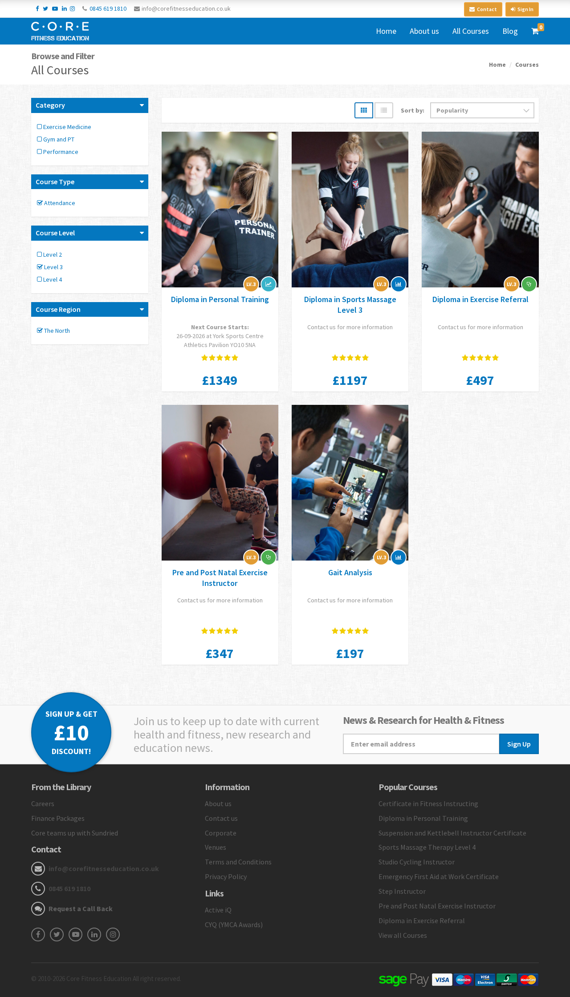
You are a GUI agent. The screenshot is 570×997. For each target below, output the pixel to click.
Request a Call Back (81, 908)
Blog (510, 31)
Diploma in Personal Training (220, 299)
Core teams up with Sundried (74, 832)
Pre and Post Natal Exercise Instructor (220, 577)
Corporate (220, 832)
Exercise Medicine (66, 127)
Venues (215, 847)
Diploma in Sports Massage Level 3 (350, 304)
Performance (60, 152)
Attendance (59, 203)
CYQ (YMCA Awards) (234, 924)
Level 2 (52, 254)
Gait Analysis (350, 572)
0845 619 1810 (108, 8)
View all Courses (403, 935)
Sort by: (412, 110)
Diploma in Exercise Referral (480, 299)
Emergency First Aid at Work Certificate (439, 876)
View (220, 210)
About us (424, 31)
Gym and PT (58, 139)
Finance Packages (58, 818)
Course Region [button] (58, 309)
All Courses (470, 31)
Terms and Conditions (238, 861)
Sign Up (519, 743)
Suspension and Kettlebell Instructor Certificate (452, 832)
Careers (42, 803)
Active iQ (218, 909)
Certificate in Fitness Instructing (428, 803)
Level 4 (52, 279)
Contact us (221, 818)
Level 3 (53, 267)
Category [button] (50, 105)
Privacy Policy (226, 876)
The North (56, 331)
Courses (527, 65)
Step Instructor (402, 891)
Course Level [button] (55, 232)
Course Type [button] (55, 181)
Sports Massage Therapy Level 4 (427, 847)
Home (386, 31)
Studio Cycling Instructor (417, 861)
